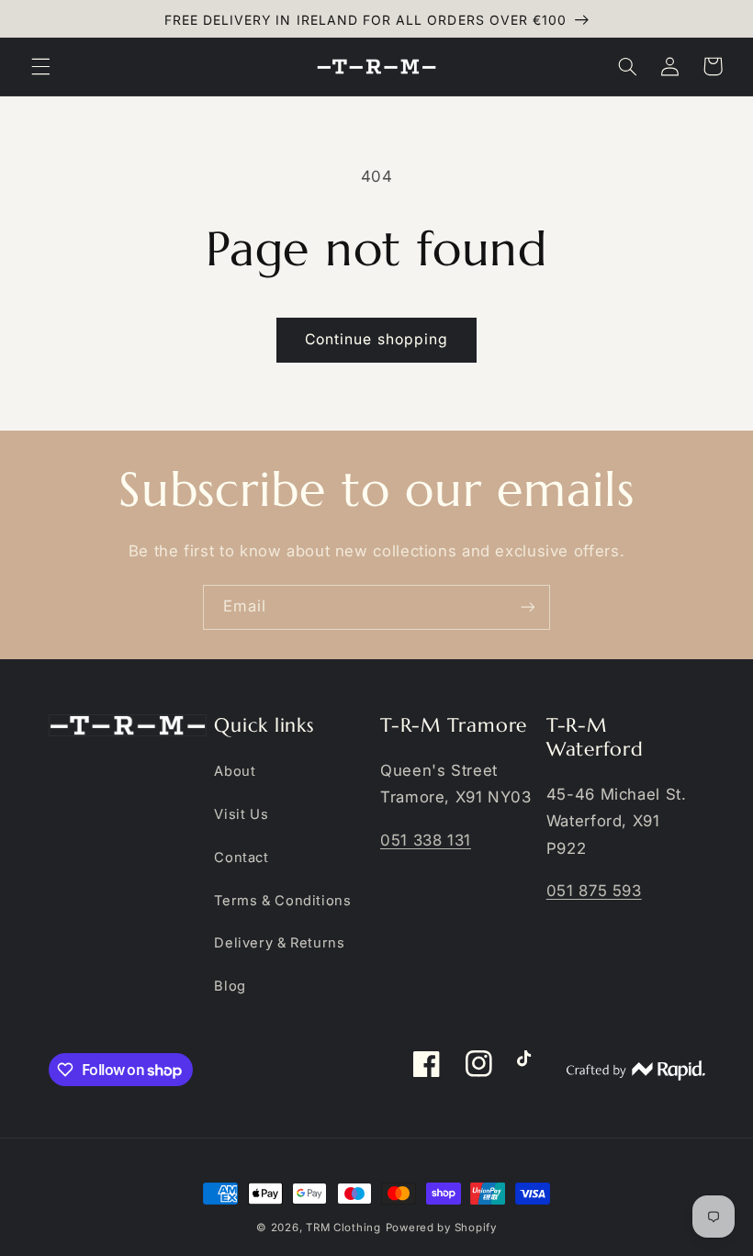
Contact (241, 857)
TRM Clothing (343, 1227)
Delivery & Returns (279, 943)
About (234, 771)
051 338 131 (425, 840)
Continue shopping (376, 339)
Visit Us (241, 814)
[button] (40, 66)
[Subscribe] (528, 607)
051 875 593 (594, 890)
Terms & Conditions (282, 900)
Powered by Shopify (441, 1227)
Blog (230, 986)
